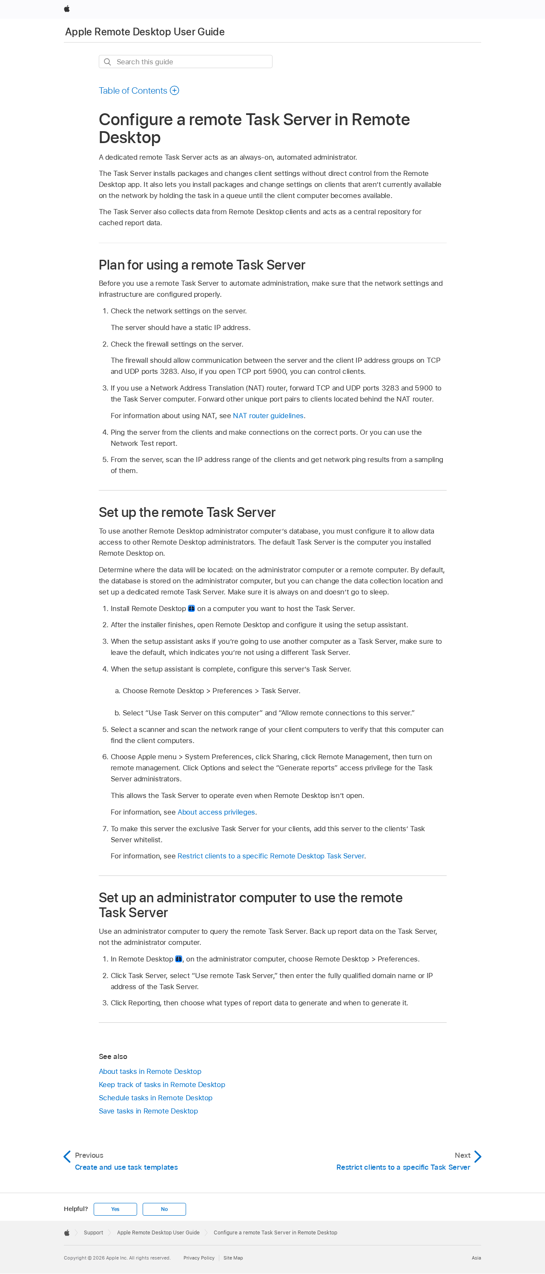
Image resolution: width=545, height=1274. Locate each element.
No (164, 1209)
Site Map (233, 1258)
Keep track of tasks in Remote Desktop (162, 1084)
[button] (139, 90)
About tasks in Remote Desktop (150, 1071)
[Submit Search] (107, 61)
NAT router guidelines (268, 415)
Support (93, 1233)
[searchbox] (185, 61)
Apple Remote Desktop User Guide (145, 32)
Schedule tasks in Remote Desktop (156, 1097)
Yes (115, 1209)
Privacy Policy (199, 1258)
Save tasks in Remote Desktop (148, 1111)
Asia (476, 1258)
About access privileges (216, 812)
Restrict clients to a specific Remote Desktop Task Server (271, 856)
